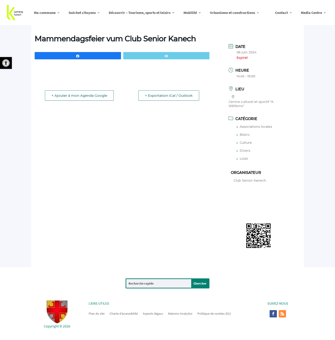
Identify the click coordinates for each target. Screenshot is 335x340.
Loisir (244, 159)
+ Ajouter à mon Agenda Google (79, 95)
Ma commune (45, 12)
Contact (281, 12)
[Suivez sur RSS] (282, 313)
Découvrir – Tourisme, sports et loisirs (139, 12)
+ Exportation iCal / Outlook (169, 95)
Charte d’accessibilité (124, 313)
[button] (6, 63)
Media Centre (311, 12)
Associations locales (256, 127)
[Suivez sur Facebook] (273, 313)
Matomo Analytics (180, 313)
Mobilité (190, 12)
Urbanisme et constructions (232, 12)
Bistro (245, 135)
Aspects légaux (153, 313)
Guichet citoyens (82, 12)
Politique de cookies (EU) (214, 313)
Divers (245, 151)
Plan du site (97, 313)
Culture (246, 143)
